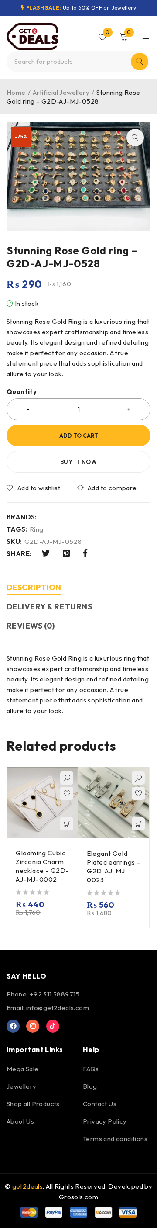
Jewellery (22, 1086)
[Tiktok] (52, 1026)
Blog (90, 1086)
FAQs (91, 1069)
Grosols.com (78, 1197)
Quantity (22, 392)
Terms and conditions (115, 1139)
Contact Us (99, 1104)
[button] (135, 137)
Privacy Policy (105, 1121)
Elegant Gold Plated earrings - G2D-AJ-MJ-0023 (113, 866)
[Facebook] (13, 1026)
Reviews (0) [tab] (31, 626)
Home (16, 92)
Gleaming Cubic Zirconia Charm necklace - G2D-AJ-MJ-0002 (42, 866)
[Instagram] (32, 1026)
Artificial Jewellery (61, 92)
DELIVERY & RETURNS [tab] (49, 607)
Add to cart (78, 435)
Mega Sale (23, 1069)
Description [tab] (34, 587)
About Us (20, 1121)
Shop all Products (33, 1104)
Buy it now (78, 461)
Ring (37, 529)
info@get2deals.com (57, 1007)
